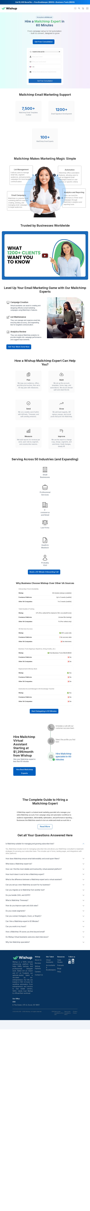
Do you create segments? (15, 911)
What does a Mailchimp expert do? (19, 864)
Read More (45, 826)
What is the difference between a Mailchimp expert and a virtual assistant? (34, 879)
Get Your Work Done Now (18, 347)
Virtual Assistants (49, 961)
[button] (30, 67)
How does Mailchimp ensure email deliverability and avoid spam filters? (33, 859)
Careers (38, 972)
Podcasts (60, 965)
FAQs (59, 972)
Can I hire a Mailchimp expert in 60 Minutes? (22, 921)
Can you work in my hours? (16, 926)
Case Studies (60, 961)
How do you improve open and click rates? (22, 906)
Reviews (38, 963)
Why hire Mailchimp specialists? (18, 942)
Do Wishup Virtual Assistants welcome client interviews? (27, 937)
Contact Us (39, 975)
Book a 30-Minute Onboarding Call (44, 572)
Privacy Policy (75, 1012)
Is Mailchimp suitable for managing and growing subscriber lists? (30, 844)
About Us (38, 960)
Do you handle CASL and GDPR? (18, 895)
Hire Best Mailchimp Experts (24, 771)
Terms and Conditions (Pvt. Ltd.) (59, 1013)
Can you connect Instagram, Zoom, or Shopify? (23, 916)
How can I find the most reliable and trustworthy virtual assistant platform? (34, 869)
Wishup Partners (38, 967)
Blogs (59, 968)
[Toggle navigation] (87, 8)
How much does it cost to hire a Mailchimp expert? (25, 874)
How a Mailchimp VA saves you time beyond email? (25, 932)
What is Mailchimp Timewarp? (17, 900)
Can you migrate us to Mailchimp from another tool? (25, 890)
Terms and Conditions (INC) (67, 1013)
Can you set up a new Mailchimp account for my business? (28, 885)
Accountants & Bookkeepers (51, 967)
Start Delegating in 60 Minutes (44, 711)
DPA (53, 1011)
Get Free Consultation (44, 42)
